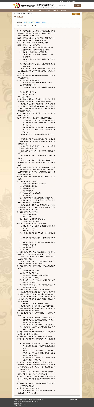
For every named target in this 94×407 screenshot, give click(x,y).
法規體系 (38, 10)
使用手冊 (67, 1)
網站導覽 (61, 1)
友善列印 (76, 14)
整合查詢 (77, 5)
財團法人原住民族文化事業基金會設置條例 (35, 22)
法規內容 (22, 13)
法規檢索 (47, 10)
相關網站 (63, 10)
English (79, 1)
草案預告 (55, 10)
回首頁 (73, 1)
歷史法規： (20, 25)
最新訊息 (30, 10)
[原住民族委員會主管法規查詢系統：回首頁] (23, 3)
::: (56, 1)
